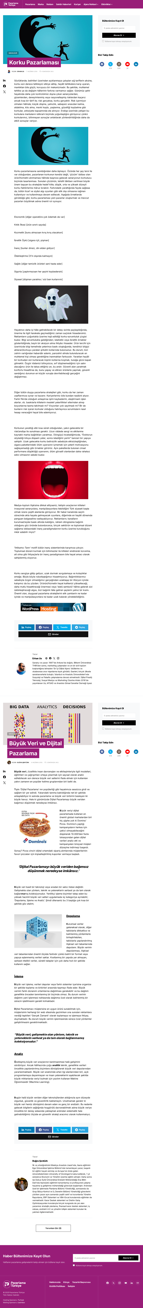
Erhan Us (37, 658)
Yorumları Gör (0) (53, 1228)
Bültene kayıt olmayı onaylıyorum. (118, 41)
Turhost (21, 1300)
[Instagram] (119, 1283)
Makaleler (13, 53)
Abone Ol (118, 35)
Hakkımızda (54, 1282)
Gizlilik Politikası (57, 1286)
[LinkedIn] (136, 65)
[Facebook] (102, 65)
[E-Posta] (137, 1283)
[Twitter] (113, 1283)
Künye (66, 1282)
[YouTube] (125, 1283)
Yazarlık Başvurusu (81, 1282)
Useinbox (21, 1302)
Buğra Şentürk (40, 1160)
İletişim (71, 1286)
